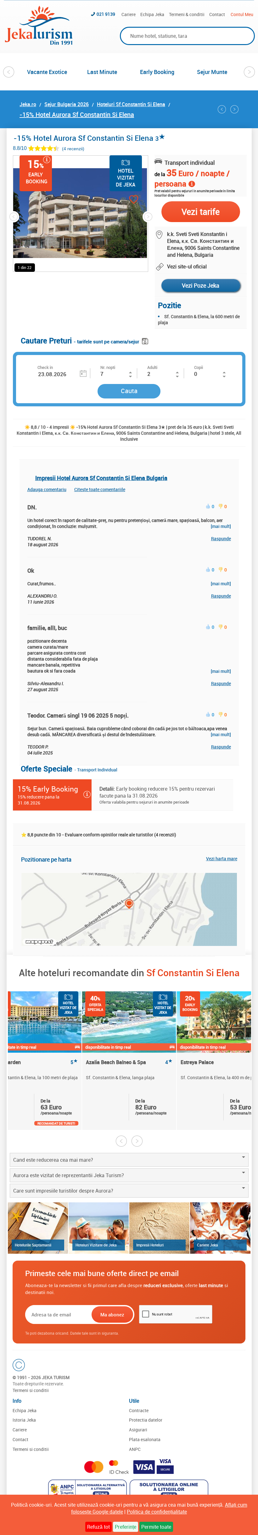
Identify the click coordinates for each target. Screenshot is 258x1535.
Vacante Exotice (47, 72)
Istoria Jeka (24, 1420)
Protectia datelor (145, 1420)
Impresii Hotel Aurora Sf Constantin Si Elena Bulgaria (101, 478)
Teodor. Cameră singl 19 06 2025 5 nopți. (78, 715)
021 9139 (106, 14)
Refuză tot (98, 1526)
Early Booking (157, 72)
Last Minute (102, 72)
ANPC (135, 1449)
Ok (30, 570)
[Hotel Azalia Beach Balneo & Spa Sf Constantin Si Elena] (234, 109)
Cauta (129, 391)
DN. (32, 507)
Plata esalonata (144, 1439)
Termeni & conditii (187, 14)
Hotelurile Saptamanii (33, 1244)
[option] (47, 71)
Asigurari (138, 1430)
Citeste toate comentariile (99, 489)
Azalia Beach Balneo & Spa (129, 1062)
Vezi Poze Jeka (200, 285)
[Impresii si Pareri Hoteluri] (159, 1228)
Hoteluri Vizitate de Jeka (96, 1244)
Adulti (152, 367)
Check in (45, 367)
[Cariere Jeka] (220, 1228)
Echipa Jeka (152, 14)
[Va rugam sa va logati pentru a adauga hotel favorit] (122, 200)
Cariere (128, 14)
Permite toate (156, 1526)
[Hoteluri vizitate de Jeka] (99, 1228)
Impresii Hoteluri (150, 1244)
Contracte (139, 1410)
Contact (217, 14)
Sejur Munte (212, 72)
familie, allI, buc (47, 628)
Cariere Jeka (207, 1244)
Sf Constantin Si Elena (192, 972)
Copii (198, 367)
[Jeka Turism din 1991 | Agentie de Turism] (38, 42)
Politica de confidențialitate (157, 1511)
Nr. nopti (107, 367)
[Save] (146, 340)
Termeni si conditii (31, 1390)
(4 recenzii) (73, 148)
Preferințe (125, 1526)
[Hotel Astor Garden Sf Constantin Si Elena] (222, 109)
